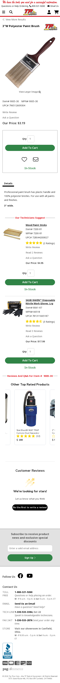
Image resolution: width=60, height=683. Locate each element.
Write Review (9, 112)
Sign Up (29, 557)
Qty (24, 138)
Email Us (54, 6)
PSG (12, 669)
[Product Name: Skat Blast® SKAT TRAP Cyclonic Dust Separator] (30, 417)
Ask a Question (10, 117)
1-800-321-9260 (23, 592)
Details (8, 183)
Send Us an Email (25, 603)
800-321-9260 (38, 6)
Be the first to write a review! (30, 507)
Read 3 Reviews (34, 331)
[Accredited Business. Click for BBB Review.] (7, 650)
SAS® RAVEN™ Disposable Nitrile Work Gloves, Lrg (40, 302)
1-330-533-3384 (23, 612)
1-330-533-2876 (23, 620)
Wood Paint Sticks (36, 225)
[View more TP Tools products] (51, 27)
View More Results (16, 19)
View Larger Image (28, 91)
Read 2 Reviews (34, 252)
